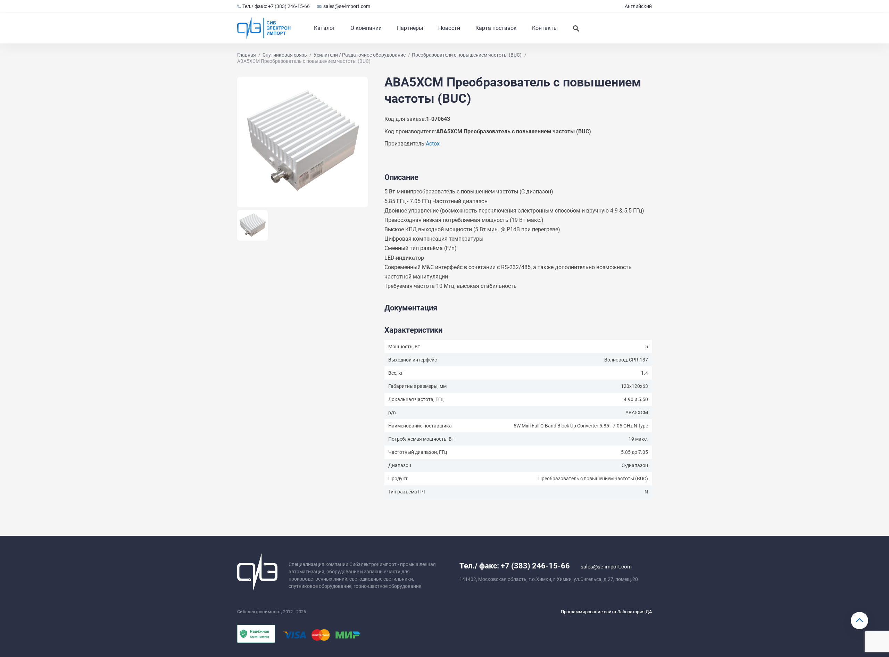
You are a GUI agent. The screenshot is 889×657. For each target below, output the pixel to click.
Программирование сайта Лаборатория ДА (606, 611)
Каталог (324, 28)
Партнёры (410, 28)
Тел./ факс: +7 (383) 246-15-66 (276, 6)
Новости (449, 28)
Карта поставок (496, 28)
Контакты (545, 28)
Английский (638, 6)
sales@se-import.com (346, 6)
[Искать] (576, 28)
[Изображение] (302, 142)
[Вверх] (859, 620)
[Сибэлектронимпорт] (264, 28)
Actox (433, 143)
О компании (366, 28)
